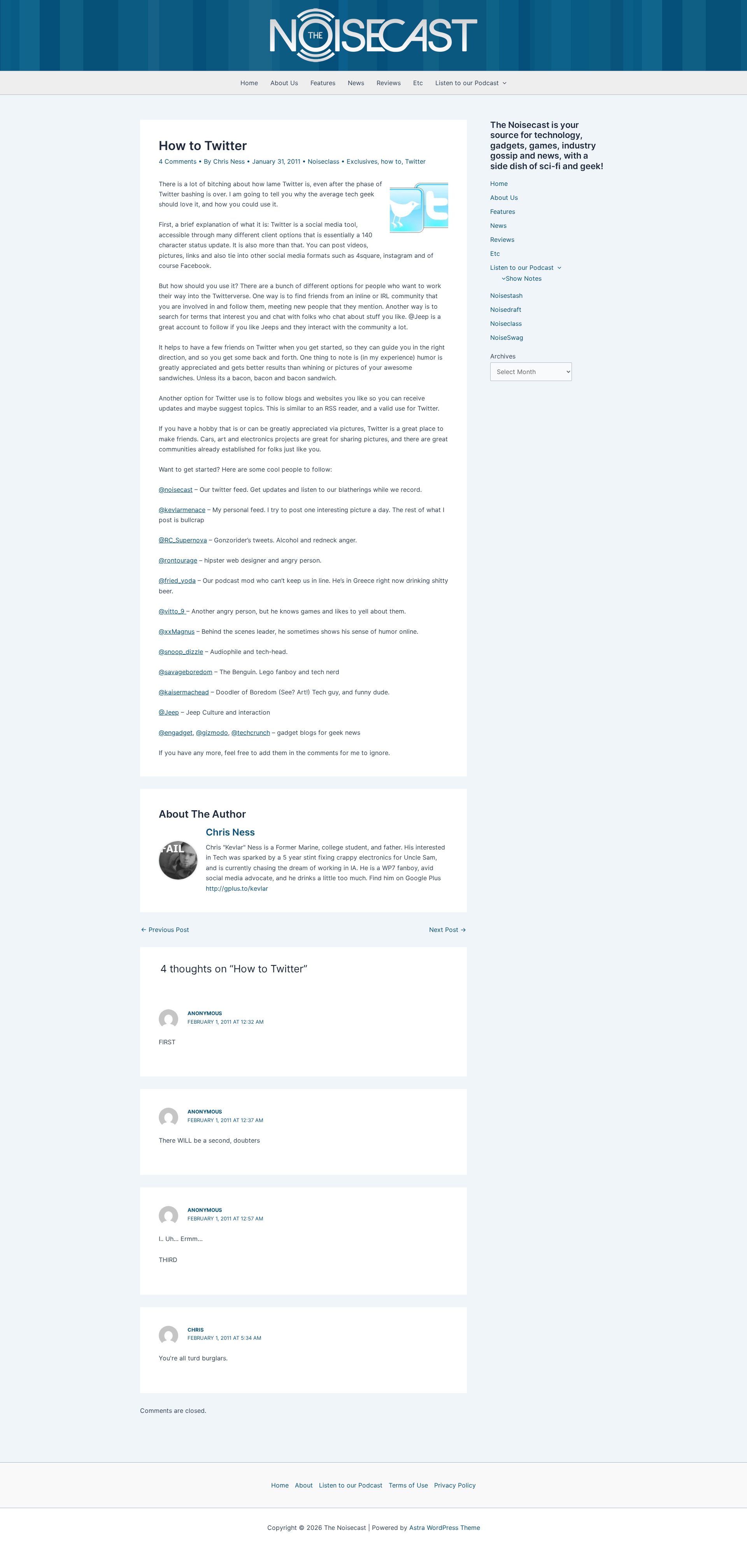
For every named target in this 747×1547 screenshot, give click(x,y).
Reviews (389, 83)
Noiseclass (323, 161)
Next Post (447, 929)
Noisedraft (505, 309)
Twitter (415, 161)
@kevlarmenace (182, 510)
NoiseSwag (506, 337)
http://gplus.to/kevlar (237, 888)
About (304, 1485)
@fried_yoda (177, 580)
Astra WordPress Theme (444, 1527)
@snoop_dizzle (181, 652)
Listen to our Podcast (467, 83)
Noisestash (506, 295)
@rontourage (178, 560)
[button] (503, 82)
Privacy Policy (455, 1485)
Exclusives (362, 161)
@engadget (176, 732)
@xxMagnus (177, 631)
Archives (503, 356)
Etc (418, 83)
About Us (284, 83)
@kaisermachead (184, 692)
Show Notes (524, 278)
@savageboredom (185, 672)
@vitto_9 (172, 611)
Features (322, 83)
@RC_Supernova (183, 540)
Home (249, 83)
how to (391, 161)
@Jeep (169, 712)
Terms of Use (408, 1485)
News (356, 83)
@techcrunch (250, 732)
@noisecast (176, 489)
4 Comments (177, 161)
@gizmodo (212, 732)
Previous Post (165, 929)
